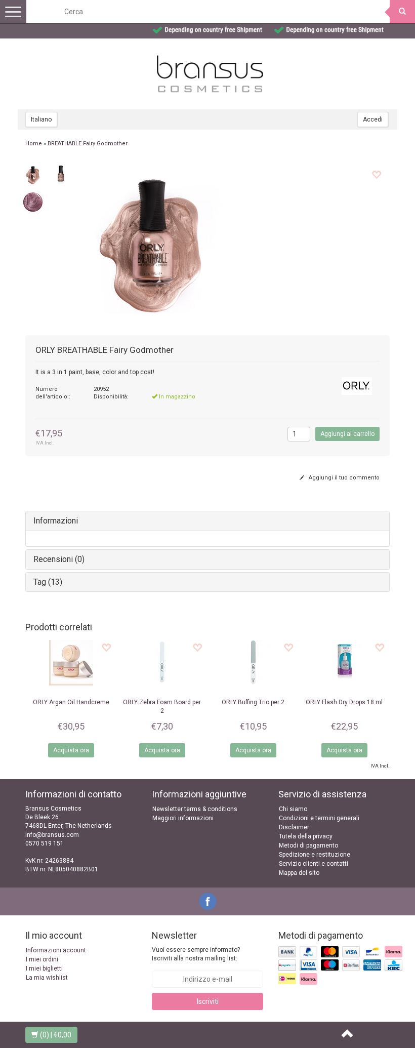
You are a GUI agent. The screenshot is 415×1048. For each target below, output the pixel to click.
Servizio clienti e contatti (313, 863)
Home (33, 143)
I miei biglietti (44, 968)
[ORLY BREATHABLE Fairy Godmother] (33, 173)
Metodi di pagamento (308, 845)
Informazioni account (56, 950)
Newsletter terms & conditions (194, 809)
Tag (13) (47, 582)
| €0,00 (55, 1035)
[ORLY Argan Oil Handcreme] (70, 662)
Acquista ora (71, 750)
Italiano (41, 119)
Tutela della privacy (306, 836)
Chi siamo (293, 809)
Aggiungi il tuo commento (343, 477)
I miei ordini (42, 959)
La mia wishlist (47, 977)
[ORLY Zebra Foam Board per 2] (162, 662)
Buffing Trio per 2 (253, 702)
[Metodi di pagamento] (341, 966)
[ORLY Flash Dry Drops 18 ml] (344, 662)
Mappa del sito (299, 872)
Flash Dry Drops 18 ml (344, 702)
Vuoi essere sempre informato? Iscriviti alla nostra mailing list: (196, 954)
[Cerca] (402, 11)
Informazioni (55, 521)
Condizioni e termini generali (319, 818)
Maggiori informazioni (183, 818)
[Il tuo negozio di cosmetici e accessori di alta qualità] (210, 74)
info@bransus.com (52, 834)
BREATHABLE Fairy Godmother (88, 143)
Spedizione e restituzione (314, 854)
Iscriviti (208, 1001)
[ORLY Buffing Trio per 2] (253, 662)
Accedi (373, 119)
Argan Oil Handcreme (71, 702)
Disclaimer (294, 827)
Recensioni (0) (59, 559)
